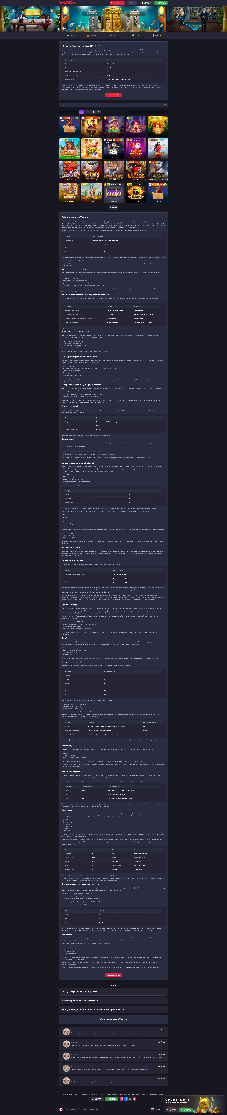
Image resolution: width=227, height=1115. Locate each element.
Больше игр (113, 207)
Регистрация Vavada (113, 975)
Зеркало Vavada (113, 95)
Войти (132, 3)
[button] (2, 19)
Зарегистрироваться (117, 3)
